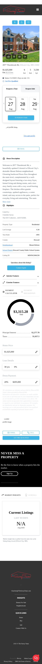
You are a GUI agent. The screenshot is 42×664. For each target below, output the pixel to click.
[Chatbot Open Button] (36, 658)
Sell (21, 625)
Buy (21, 621)
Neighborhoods (21, 606)
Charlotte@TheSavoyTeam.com (21, 591)
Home (21, 617)
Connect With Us (21, 628)
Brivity (19, 658)
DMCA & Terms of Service (23, 661)
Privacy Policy (8, 661)
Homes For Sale (21, 602)
